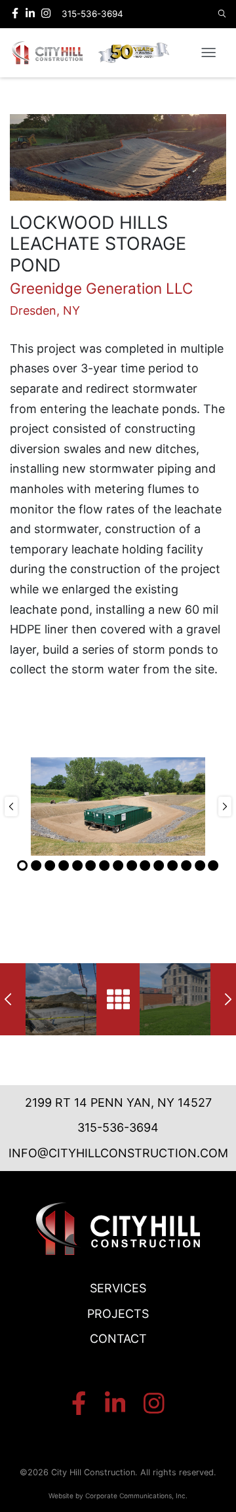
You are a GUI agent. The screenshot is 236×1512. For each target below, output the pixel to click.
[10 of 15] (145, 865)
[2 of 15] (36, 865)
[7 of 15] (104, 865)
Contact (118, 1338)
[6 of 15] (90, 865)
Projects (118, 1314)
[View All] (118, 999)
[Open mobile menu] (208, 53)
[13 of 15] (186, 865)
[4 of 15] (63, 865)
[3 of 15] (50, 865)
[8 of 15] (118, 865)
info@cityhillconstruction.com (118, 1153)
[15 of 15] (213, 865)
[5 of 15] (77, 865)
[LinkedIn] (32, 14)
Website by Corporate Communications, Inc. (118, 1496)
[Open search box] (222, 14)
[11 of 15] (158, 865)
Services (118, 1288)
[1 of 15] (23, 865)
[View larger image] (118, 157)
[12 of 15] (172, 865)
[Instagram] (46, 14)
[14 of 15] (200, 865)
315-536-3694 (118, 1127)
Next (224, 806)
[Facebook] (17, 14)
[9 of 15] (132, 865)
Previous (11, 806)
